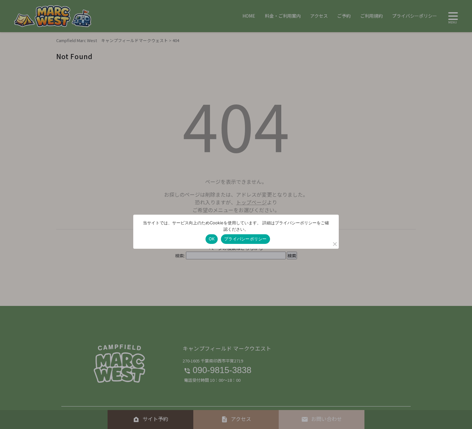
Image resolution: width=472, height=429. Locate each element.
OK (212, 238)
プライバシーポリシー (245, 238)
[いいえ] (334, 244)
